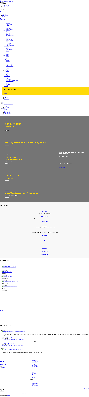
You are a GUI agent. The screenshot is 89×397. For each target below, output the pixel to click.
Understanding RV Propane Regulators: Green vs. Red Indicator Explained (13, 339)
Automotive (33, 377)
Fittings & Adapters (45, 211)
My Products (4, 14)
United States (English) (5, 5)
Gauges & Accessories (35, 366)
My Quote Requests (5, 15)
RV (32, 374)
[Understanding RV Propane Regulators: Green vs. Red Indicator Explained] (13, 337)
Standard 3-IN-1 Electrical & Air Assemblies (9, 267)
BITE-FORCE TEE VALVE (6, 277)
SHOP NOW (7, 130)
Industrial (33, 372)
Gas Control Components (35, 367)
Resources (33, 382)
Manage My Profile (5, 13)
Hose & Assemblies (34, 362)
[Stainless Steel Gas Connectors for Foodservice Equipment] (13, 331)
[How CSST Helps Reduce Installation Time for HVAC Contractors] (12, 349)
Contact (12, 1)
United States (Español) (5, 6)
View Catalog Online (35, 385)
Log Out (3, 16)
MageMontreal (8, 395)
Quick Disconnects (34, 365)
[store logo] (7, 9)
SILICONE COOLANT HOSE (7, 272)
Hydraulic (33, 376)
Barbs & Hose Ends (35, 361)
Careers (10, 1)
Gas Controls (34, 373)
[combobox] (4, 10)
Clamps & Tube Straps (35, 363)
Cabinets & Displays (35, 368)
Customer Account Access (35, 383)
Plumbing (33, 375)
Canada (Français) (5, 4)
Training (33, 384)
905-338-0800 (4, 367)
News (7, 1)
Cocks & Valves (34, 364)
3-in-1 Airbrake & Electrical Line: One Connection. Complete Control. (12, 345)
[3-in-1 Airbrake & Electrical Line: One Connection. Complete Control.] (13, 343)
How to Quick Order (3, 1)
